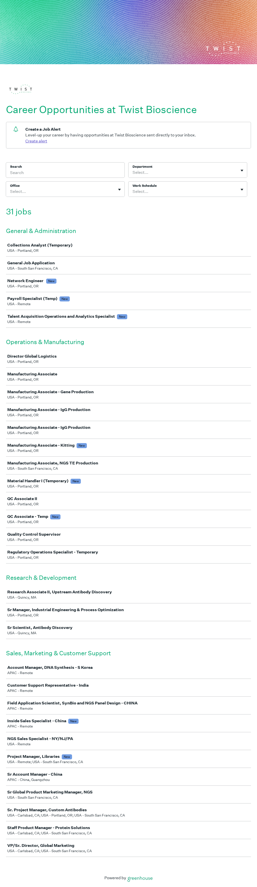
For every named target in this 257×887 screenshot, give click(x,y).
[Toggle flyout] (242, 171)
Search (16, 167)
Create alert (36, 141)
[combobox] (10, 191)
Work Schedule (145, 186)
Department (142, 167)
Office (15, 186)
